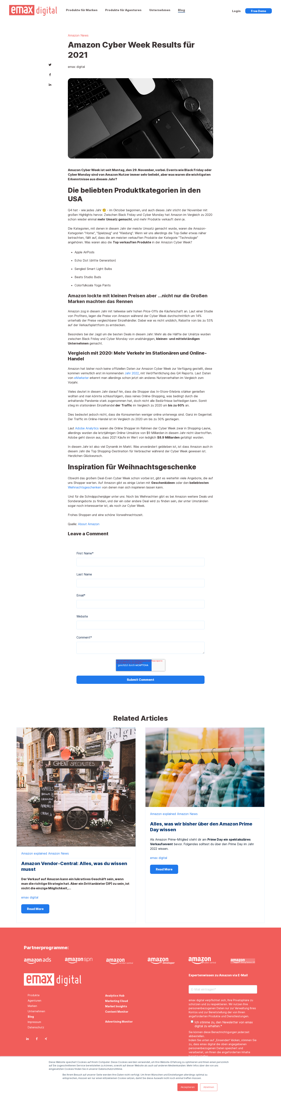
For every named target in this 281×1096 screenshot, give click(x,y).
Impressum (34, 1022)
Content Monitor (116, 1011)
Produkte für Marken (81, 10)
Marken (32, 1005)
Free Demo (258, 11)
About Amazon (89, 524)
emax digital (76, 67)
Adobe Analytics (87, 428)
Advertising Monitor (119, 1021)
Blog (181, 10)
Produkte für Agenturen (123, 10)
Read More (35, 909)
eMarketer (82, 378)
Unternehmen (159, 10)
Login (236, 11)
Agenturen (34, 1000)
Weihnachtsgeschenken (85, 487)
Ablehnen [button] (208, 1087)
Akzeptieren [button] (188, 1087)
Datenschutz (36, 1027)
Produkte (34, 995)
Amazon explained (34, 853)
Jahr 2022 (132, 373)
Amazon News (78, 35)
